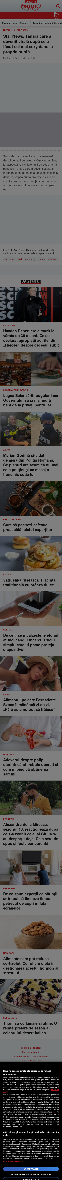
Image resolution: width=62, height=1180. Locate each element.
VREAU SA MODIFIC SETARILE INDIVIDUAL (31, 1174)
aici (54, 1112)
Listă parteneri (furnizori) (13, 1161)
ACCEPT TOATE (31, 1169)
